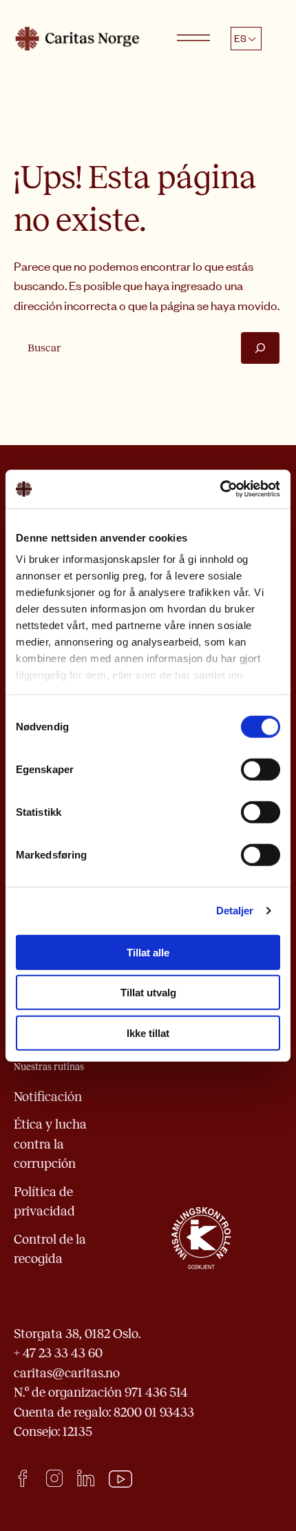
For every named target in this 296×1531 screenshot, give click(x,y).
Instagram (54, 1478)
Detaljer (235, 910)
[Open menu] (193, 38)
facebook (22, 1478)
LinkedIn (85, 1478)
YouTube (121, 1479)
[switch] (260, 769)
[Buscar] (260, 347)
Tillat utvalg (148, 992)
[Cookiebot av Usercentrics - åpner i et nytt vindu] (220, 489)
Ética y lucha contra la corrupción (50, 1144)
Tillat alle (148, 952)
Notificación (48, 1096)
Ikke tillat (148, 1032)
